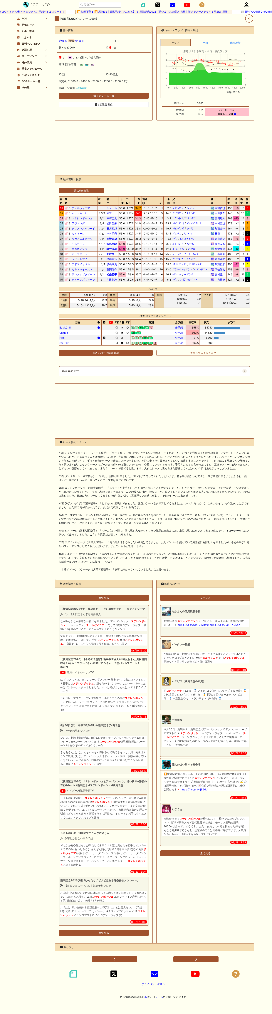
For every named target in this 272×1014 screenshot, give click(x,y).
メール (159, 996)
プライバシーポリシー (154, 984)
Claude (63, 332)
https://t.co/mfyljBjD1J (194, 789)
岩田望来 (112, 223)
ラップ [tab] (175, 42)
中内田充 (218, 279)
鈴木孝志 (218, 259)
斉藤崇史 (218, 238)
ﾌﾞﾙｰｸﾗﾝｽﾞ (191, 218)
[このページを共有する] (249, 18)
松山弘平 (112, 274)
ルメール (112, 208)
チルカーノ (78, 243)
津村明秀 (112, 233)
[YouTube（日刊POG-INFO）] (187, 5)
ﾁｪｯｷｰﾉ (190, 208)
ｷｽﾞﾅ (175, 238)
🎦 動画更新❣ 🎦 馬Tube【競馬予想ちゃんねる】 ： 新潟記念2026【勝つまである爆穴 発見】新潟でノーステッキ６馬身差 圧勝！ (143, 11)
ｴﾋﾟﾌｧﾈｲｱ (177, 218)
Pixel (62, 337)
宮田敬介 (218, 218)
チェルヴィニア (81, 208)
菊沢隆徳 (218, 248)
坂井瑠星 (112, 248)
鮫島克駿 (112, 243)
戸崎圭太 (112, 218)
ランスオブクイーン (83, 274)
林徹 (218, 233)
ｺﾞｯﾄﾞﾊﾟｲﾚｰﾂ (194, 223)
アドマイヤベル (81, 264)
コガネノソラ (79, 248)
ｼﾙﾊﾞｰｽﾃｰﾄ (178, 223)
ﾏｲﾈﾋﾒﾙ (192, 248)
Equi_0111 (65, 327)
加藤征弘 (218, 264)
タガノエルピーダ (82, 238)
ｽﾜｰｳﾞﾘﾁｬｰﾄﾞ (179, 264)
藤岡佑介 (112, 269)
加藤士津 (218, 228)
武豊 (109, 213)
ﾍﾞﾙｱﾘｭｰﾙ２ (195, 264)
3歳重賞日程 (105, 104)
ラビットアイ (79, 259)
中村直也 (218, 223)
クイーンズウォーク (83, 279)
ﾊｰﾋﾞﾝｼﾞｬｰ (178, 208)
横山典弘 (112, 259)
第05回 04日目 (71, 40)
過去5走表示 (81, 190)
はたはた (64, 342)
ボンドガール (79, 213)
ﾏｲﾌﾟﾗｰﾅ (188, 274)
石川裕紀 (112, 228)
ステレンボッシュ (82, 218)
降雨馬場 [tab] (235, 42)
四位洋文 (218, 269)
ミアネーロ (78, 233)
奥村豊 (218, 274)
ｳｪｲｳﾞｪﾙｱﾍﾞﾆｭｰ (188, 279)
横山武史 (112, 264)
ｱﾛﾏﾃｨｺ (190, 243)
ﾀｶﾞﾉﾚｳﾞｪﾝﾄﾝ (187, 238)
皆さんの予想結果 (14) (106, 352)
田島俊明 (218, 254)
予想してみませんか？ (203, 352)
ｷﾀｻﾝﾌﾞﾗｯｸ (178, 228)
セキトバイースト (82, 269)
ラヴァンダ (78, 223)
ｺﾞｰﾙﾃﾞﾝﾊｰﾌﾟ (192, 254)
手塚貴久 (218, 213)
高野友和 (218, 243)
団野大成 (112, 238)
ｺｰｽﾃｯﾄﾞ (191, 213)
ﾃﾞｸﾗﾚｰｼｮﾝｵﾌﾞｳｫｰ (182, 269)
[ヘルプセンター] (201, 5)
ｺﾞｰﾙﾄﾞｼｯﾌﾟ (178, 248)
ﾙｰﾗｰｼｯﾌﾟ (177, 254)
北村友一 (112, 254)
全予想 (179, 327)
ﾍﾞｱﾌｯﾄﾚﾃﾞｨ (200, 269)
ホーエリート (79, 254)
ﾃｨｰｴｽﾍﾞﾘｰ (191, 259)
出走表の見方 (70, 371)
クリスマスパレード (83, 228)
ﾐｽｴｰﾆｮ (188, 233)
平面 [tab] (205, 42)
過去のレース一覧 (103, 95)
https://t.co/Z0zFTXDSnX (224, 624)
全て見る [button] (104, 597)
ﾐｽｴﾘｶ (190, 228)
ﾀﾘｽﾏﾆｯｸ (177, 274)
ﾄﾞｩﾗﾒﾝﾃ (177, 233)
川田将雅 (112, 279)
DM (145, 996)
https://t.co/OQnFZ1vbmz (193, 624)
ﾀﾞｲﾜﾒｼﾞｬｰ (178, 213)
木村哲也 (218, 208)
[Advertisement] (154, 148)
